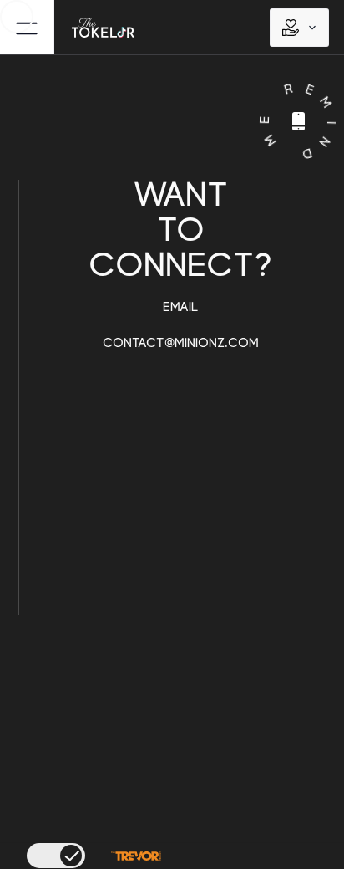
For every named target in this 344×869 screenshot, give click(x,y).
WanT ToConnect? (180, 263)
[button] (299, 27)
